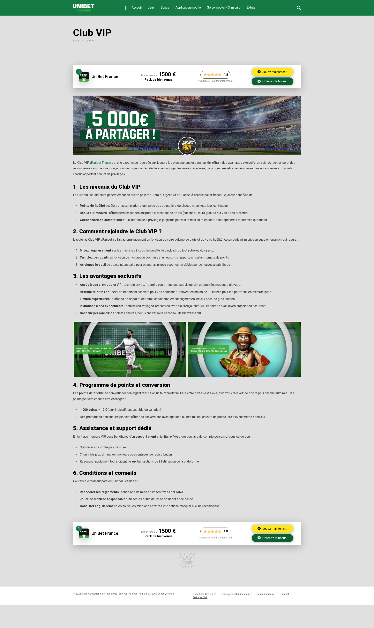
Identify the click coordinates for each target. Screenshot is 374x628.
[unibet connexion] (83, 6)
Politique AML (200, 597)
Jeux (151, 7)
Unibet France (101, 162)
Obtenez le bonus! (275, 81)
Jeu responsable (266, 594)
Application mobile (188, 7)
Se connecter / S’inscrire (224, 7)
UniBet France (105, 76)
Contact (284, 594)
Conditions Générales (204, 594)
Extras (251, 7)
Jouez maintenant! (275, 72)
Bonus (165, 7)
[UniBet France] (84, 80)
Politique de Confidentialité (236, 594)
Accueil (137, 7)
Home (76, 40)
